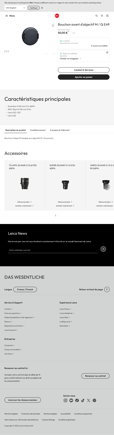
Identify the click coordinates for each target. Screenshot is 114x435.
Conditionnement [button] (38, 130)
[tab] (55, 215)
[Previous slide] (46, 53)
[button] (107, 289)
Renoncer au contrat (95, 375)
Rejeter (42, 8)
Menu (12, 15)
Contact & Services (83, 70)
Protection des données (30, 414)
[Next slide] (54, 53)
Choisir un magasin (69, 58)
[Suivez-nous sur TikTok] (83, 400)
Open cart (107, 15)
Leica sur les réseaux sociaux (22, 400)
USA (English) (11, 8)
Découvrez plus (23, 202)
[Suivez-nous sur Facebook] (77, 400)
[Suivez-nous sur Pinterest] (94, 400)
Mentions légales (11, 414)
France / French (25, 289)
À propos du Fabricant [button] (60, 130)
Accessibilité (66, 414)
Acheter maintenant (23, 206)
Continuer (34, 8)
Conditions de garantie (83, 414)
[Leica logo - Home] (57, 16)
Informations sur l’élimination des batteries (21, 420)
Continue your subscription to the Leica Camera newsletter (103, 249)
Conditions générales (66, 420)
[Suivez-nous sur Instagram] (65, 400)
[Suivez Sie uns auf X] (88, 400)
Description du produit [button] (15, 130)
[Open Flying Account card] (102, 15)
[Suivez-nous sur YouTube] (71, 400)
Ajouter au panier (84, 77)
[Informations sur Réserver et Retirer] (107, 52)
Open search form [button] (96, 15)
